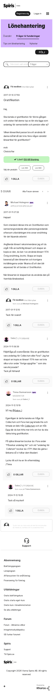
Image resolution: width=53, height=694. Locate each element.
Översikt (7, 36)
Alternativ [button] (41, 53)
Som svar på (25, 304)
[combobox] (26, 64)
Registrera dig (23, 13)
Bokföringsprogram (12, 566)
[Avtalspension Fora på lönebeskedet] (47, 191)
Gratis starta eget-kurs (14, 600)
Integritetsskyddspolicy (14, 629)
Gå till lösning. (31, 159)
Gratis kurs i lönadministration (17, 605)
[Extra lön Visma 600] (42, 191)
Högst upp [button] (4, 686)
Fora (8, 429)
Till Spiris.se (9, 654)
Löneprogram (9, 571)
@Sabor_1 (17, 410)
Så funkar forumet (12, 634)
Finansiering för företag (14, 580)
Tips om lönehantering (14, 43)
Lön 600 (38, 168)
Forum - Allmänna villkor (14, 625)
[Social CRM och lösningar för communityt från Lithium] (43, 687)
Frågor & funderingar (28, 36)
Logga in (37, 13)
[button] (47, 87)
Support (7, 649)
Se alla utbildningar (12, 610)
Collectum (30, 425)
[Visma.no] (12, 5)
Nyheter (34, 43)
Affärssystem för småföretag (17, 575)
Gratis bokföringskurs (13, 595)
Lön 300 (25, 168)
